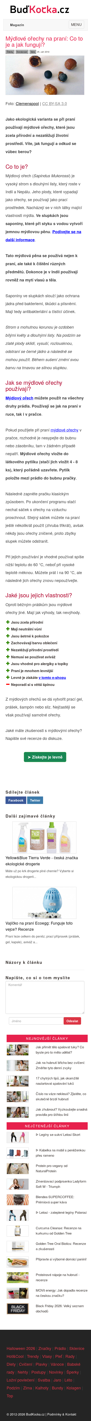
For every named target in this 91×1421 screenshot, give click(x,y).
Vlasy (47, 1356)
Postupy (38, 1372)
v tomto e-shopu (52, 677)
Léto (68, 1380)
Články (10, 51)
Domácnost (22, 51)
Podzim (13, 1388)
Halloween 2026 (21, 1348)
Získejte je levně (47, 757)
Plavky (41, 1364)
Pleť (58, 1356)
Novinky (56, 1372)
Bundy (57, 1388)
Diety (11, 1364)
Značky (44, 1348)
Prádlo (60, 1348)
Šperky (72, 1372)
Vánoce (57, 1364)
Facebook (15, 800)
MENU (77, 25)
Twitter (35, 800)
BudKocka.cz (35, 1414)
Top (10, 1395)
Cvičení (25, 1364)
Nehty (23, 1372)
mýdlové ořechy (64, 430)
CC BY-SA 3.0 (54, 103)
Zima (27, 1388)
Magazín (17, 25)
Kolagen (73, 1388)
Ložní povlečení (20, 1380)
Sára (33, 51)
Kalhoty (42, 1388)
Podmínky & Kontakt (61, 1414)
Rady (70, 1356)
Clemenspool (27, 103)
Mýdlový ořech (19, 398)
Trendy (33, 1356)
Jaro (57, 1380)
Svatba (44, 1380)
